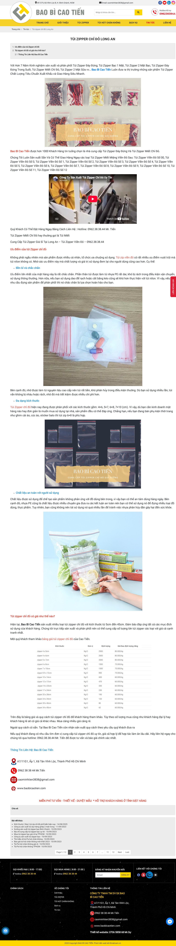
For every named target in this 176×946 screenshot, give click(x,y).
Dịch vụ (133, 22)
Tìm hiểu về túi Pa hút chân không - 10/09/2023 (34, 839)
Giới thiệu (63, 22)
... (102, 852)
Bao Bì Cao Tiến (101, 69)
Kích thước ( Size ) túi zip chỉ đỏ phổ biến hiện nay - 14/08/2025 (40, 824)
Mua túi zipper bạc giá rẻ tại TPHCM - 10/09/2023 (35, 834)
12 (113, 852)
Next (120, 852)
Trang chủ (42, 22)
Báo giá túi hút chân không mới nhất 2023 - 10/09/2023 (37, 841)
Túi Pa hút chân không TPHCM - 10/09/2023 (33, 846)
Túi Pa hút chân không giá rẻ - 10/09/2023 (32, 844)
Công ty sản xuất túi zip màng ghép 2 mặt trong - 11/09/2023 (40, 827)
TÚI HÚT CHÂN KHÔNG (108, 22)
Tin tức (150, 22)
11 (108, 852)
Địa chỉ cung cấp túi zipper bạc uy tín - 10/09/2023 (35, 832)
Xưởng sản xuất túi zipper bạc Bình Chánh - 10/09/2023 (38, 829)
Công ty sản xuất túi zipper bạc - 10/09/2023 (33, 836)
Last (127, 852)
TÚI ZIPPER (83, 22)
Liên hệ (167, 22)
